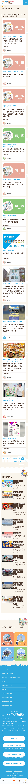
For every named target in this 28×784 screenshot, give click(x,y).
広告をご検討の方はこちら (14, 754)
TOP (3, 6)
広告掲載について (18, 771)
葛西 (15, 144)
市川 (17, 399)
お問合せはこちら (14, 738)
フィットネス (20, 71)
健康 (5, 400)
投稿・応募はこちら (7, 685)
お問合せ (21, 775)
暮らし (15, 560)
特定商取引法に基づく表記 (11, 775)
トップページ (5, 670)
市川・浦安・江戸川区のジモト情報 (11, 677)
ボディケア (12, 400)
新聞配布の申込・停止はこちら (14, 763)
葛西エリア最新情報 (7, 705)
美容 (20, 399)
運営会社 (14, 778)
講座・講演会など (7, 106)
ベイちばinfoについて (7, 674)
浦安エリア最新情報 (7, 701)
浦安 (15, 36)
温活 (15, 524)
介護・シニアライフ (17, 146)
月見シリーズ (17, 546)
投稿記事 (21, 481)
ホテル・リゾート (14, 361)
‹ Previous (14, 458)
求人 (13, 250)
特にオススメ (11, 283)
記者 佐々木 (16, 483)
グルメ (5, 361)
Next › (16, 461)
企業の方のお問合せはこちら (14, 745)
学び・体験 (19, 36)
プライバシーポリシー (14, 773)
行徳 (15, 438)
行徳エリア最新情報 (7, 693)
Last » (21, 461)
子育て (18, 179)
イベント (11, 36)
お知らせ (6, 36)
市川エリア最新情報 (7, 697)
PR (22, 283)
